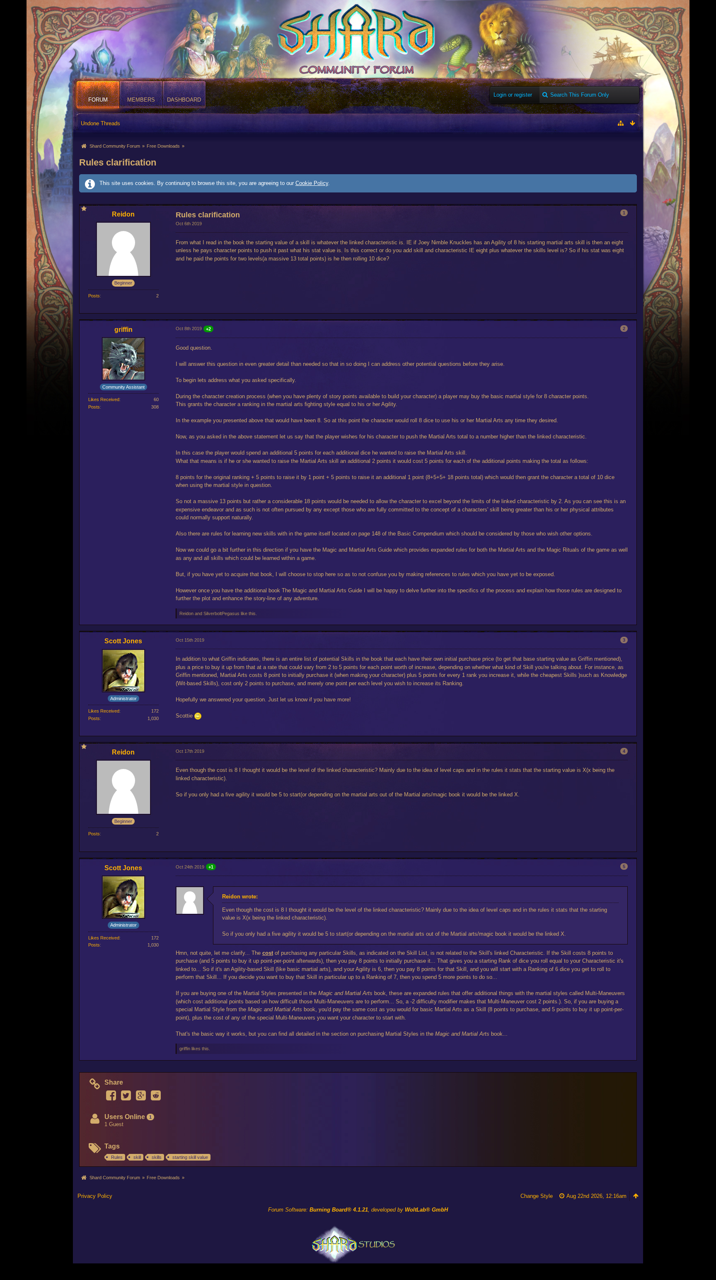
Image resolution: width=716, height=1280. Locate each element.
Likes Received (103, 399)
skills (157, 1157)
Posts (94, 295)
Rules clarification (117, 162)
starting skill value (190, 1157)
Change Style (536, 1196)
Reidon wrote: (240, 896)
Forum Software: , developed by (358, 1210)
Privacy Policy (94, 1196)
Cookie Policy (311, 183)
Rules (117, 1157)
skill (137, 1157)
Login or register (512, 95)
